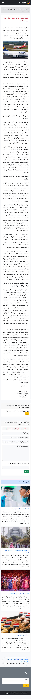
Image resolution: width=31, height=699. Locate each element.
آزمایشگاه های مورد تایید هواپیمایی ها (20, 509)
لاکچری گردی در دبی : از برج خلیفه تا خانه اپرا (18, 593)
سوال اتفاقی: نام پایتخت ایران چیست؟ (18, 463)
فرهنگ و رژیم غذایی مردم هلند (22, 635)
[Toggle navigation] (3, 2)
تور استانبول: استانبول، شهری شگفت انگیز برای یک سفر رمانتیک (16, 551)
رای (27, 414)
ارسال (26, 472)
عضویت (26, 685)
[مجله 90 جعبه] (24, 2)
